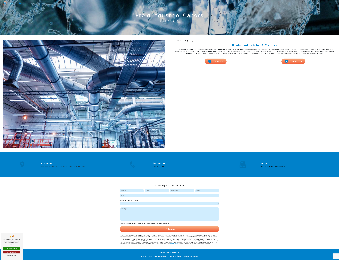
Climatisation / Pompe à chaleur (284, 3)
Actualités (310, 3)
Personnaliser (11, 255)
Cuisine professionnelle (254, 3)
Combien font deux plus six (129, 200)
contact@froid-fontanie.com (273, 166)
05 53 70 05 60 (157, 166)
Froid (244, 3)
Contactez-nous (295, 61)
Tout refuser (12, 252)
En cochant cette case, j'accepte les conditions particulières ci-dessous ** (146, 223)
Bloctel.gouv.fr (173, 243)
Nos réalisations (300, 3)
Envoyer (171, 229)
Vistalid (144, 256)
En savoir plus (217, 61)
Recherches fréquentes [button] (170, 252)
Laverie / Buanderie (268, 3)
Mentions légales (176, 256)
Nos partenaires (319, 3)
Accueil (238, 3)
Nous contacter (330, 3)
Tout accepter (12, 248)
